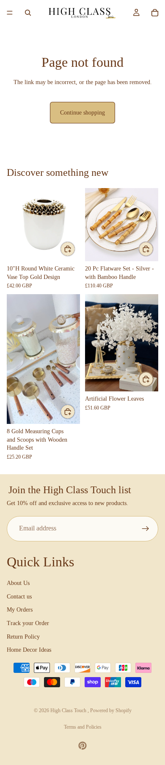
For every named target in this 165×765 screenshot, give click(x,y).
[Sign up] (145, 529)
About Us (18, 583)
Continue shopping (82, 112)
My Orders (20, 610)
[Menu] (9, 12)
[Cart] (155, 12)
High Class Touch (69, 710)
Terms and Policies (83, 727)
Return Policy (23, 637)
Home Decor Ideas (29, 650)
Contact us (19, 596)
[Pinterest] (82, 745)
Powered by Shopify (111, 710)
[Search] (28, 12)
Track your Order (28, 623)
